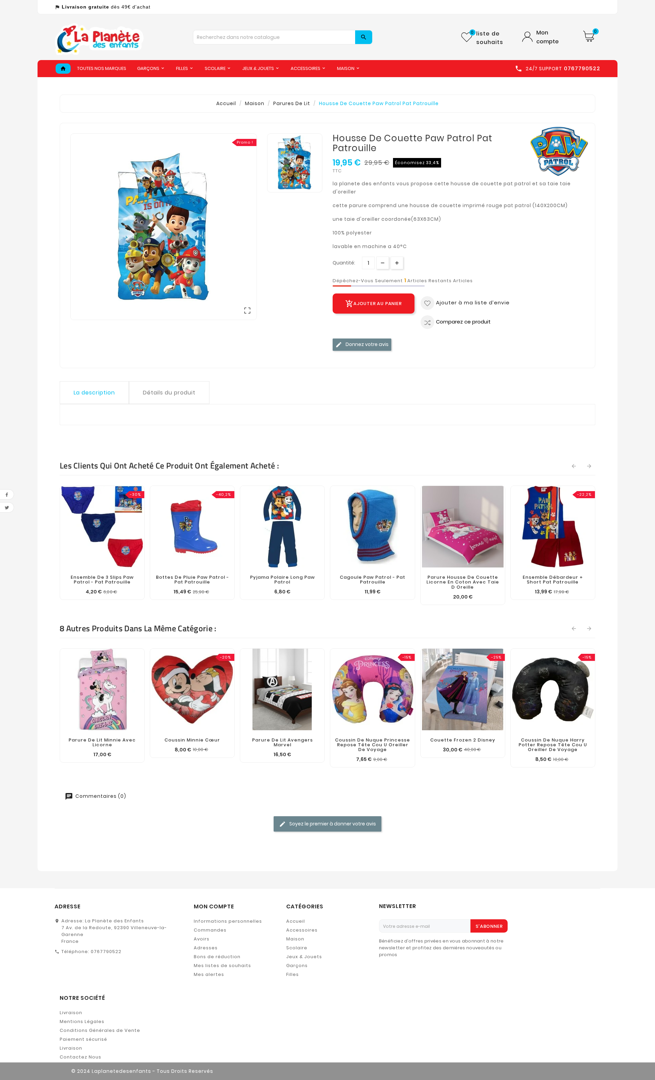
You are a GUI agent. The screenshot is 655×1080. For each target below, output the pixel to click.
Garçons (297, 965)
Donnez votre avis (367, 344)
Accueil (295, 921)
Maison (295, 939)
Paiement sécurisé (83, 1039)
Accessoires (302, 930)
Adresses (206, 948)
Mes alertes (209, 974)
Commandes (210, 930)
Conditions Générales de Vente (100, 1030)
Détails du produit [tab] (169, 393)
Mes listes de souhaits (222, 965)
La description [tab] (94, 393)
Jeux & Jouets (304, 956)
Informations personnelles (228, 921)
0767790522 (106, 951)
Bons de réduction (217, 956)
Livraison (71, 1012)
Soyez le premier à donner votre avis (332, 823)
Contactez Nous (80, 1057)
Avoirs (201, 939)
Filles (292, 974)
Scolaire (296, 948)
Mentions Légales (82, 1021)
